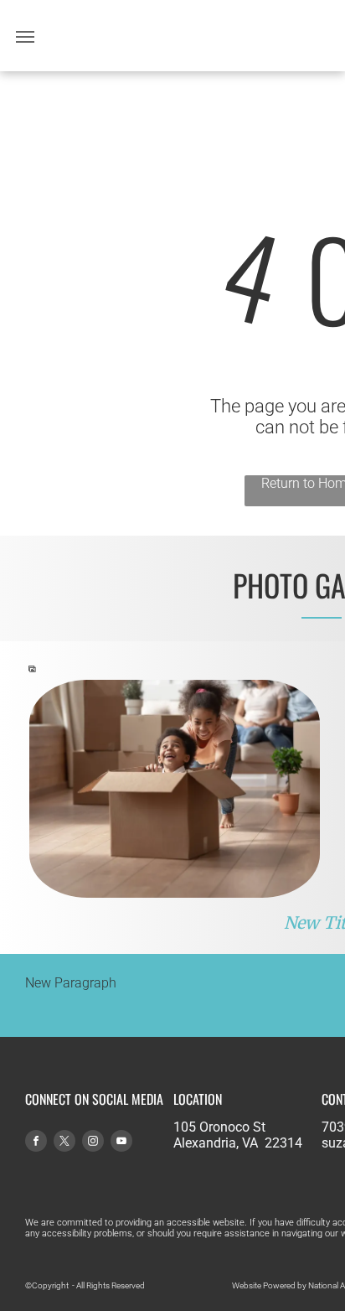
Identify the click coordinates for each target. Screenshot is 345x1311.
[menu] (25, 37)
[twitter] (64, 1143)
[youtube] (121, 1143)
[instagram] (93, 1143)
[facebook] (36, 1143)
